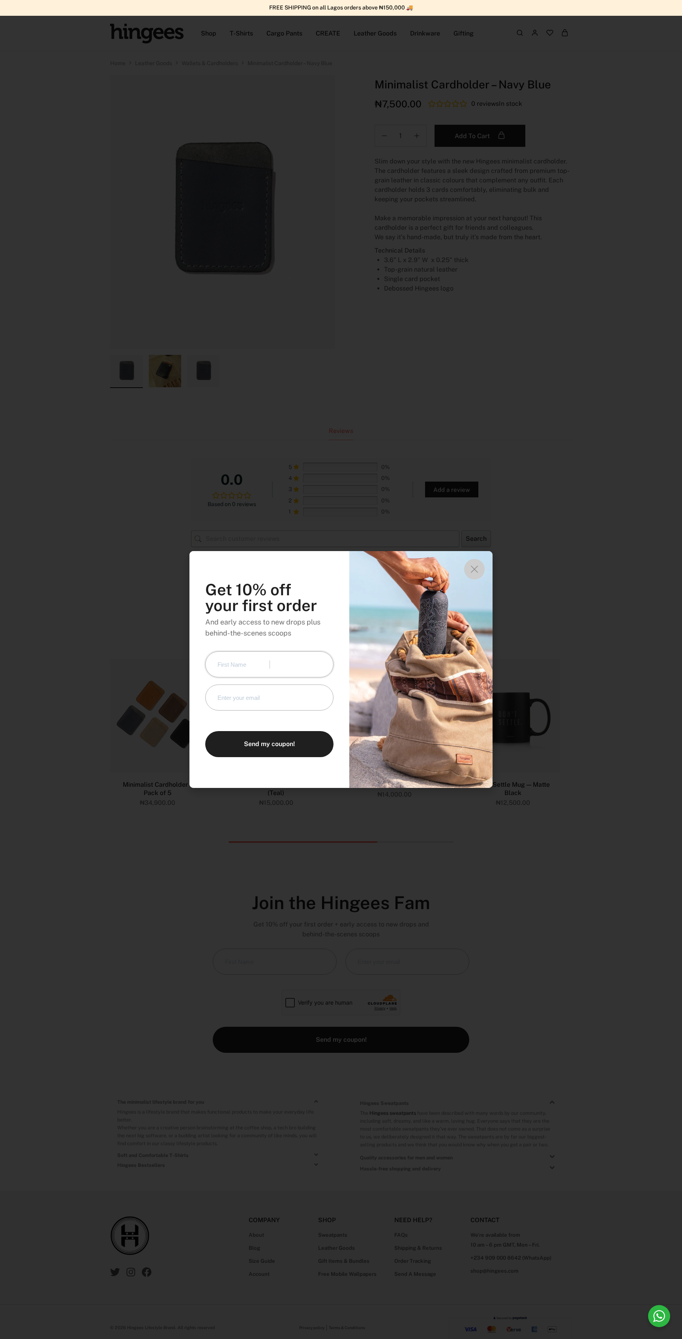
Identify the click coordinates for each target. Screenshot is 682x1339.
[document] (341, 669)
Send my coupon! (269, 744)
